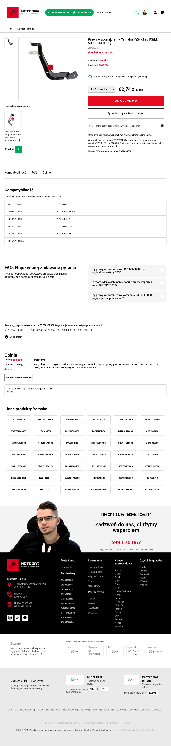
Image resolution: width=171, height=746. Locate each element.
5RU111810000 (125, 443)
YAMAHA (92, 613)
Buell (117, 577)
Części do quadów (150, 560)
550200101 (107, 709)
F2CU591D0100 (18, 478)
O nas (91, 581)
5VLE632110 (72, 443)
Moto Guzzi (120, 605)
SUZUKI (92, 603)
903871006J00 (72, 466)
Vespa (118, 623)
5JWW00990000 (125, 454)
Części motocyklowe (123, 562)
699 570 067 (126, 542)
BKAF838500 (152, 443)
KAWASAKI (93, 608)
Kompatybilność (15, 172)
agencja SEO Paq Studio (124, 730)
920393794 (146, 709)
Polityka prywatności (95, 723)
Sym (117, 616)
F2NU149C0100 (98, 489)
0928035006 (67, 584)
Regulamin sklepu (96, 576)
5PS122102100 (152, 419)
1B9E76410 (152, 478)
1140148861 (67, 617)
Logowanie (66, 567)
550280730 (56, 709)
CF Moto (143, 581)
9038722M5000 (125, 489)
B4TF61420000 (125, 431)
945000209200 (68, 603)
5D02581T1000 (45, 419)
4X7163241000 (152, 466)
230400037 (158, 709)
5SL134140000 (152, 489)
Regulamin (47, 723)
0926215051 (67, 594)
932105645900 (99, 466)
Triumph (119, 619)
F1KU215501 (99, 478)
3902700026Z (120, 709)
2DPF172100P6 (98, 443)
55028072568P (70, 709)
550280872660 (27, 709)
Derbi (117, 580)
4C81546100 (152, 431)
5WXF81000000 (18, 431)
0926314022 (67, 589)
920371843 (134, 709)
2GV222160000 (98, 454)
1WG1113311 (45, 478)
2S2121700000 (72, 431)
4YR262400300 (72, 454)
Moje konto (68, 560)
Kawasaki (119, 602)
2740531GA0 (67, 622)
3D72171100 (152, 454)
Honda (118, 594)
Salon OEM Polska (146, 730)
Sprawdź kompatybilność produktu (126, 113)
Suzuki (118, 612)
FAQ (34, 172)
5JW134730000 (72, 478)
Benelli (118, 573)
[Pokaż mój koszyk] (162, 13)
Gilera (118, 587)
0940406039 (67, 580)
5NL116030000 (18, 466)
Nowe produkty (95, 567)
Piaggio (118, 609)
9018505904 (72, 419)
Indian (118, 598)
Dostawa (127, 723)
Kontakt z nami (95, 572)
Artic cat (143, 584)
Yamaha (119, 626)
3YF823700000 (125, 419)
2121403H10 (67, 599)
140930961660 (42, 709)
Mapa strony (94, 586)
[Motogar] (23, 12)
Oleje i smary (105, 12)
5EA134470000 (19, 454)
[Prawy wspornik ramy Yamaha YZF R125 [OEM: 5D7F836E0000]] (50, 69)
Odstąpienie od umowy (68, 723)
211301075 (83, 709)
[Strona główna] (10, 28)
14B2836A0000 (45, 443)
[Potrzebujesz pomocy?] (141, 12)
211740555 (95, 709)
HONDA (92, 599)
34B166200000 (68, 608)
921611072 (13, 709)
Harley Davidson (123, 591)
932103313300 (126, 478)
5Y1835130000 (19, 443)
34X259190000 (19, 489)
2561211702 (45, 489)
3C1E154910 (19, 419)
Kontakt (114, 723)
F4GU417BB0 (98, 431)
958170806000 (126, 466)
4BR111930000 (72, 489)
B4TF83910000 (45, 454)
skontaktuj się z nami (43, 276)
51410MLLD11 (68, 613)
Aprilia (118, 570)
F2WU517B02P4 (45, 466)
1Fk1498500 (45, 431)
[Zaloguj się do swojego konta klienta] (155, 13)
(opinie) (109, 53)
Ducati (118, 584)
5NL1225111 (99, 419)
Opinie (46, 172)
